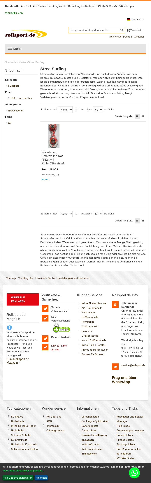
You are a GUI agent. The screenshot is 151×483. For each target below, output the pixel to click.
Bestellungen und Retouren (73, 278)
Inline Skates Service (94, 303)
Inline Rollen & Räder (23, 425)
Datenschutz (89, 430)
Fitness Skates (125, 439)
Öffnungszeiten (55, 430)
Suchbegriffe (25, 278)
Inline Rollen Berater (93, 344)
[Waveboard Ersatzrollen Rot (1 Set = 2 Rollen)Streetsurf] (53, 136)
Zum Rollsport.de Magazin (18, 360)
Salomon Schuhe (21, 435)
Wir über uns (53, 416)
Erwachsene (15, 110)
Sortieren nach (48, 109)
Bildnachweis (89, 453)
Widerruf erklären (18, 299)
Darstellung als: (124, 116)
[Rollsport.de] (26, 33)
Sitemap (11, 278)
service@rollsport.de (133, 365)
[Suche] (122, 30)
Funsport (13, 85)
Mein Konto (115, 36)
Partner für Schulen (93, 354)
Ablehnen (41, 477)
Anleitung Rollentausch (95, 349)
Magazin (127, 36)
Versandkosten (90, 416)
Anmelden (139, 36)
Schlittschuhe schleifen (24, 449)
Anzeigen (86, 109)
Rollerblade (17, 421)
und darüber (20, 98)
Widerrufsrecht (90, 444)
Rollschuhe (17, 430)
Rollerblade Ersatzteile (24, 444)
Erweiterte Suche (45, 278)
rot (9, 122)
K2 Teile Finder (125, 458)
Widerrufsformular (92, 449)
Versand (45, 179)
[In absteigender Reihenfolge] (76, 109)
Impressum (52, 425)
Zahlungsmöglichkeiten (95, 421)
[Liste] (143, 116)
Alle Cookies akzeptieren (18, 477)
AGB (49, 421)
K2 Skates (17, 416)
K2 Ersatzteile (19, 439)
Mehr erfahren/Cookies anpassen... (23, 470)
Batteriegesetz (90, 425)
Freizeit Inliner (125, 435)
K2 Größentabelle (92, 307)
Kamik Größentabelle (94, 340)
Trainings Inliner (126, 444)
